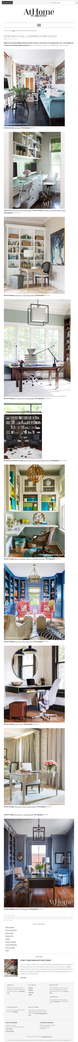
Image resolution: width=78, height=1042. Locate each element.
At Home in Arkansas (39, 12)
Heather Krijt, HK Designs (21, 909)
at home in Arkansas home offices (31, 917)
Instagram (30, 992)
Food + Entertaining (11, 945)
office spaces (60, 918)
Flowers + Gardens (10, 942)
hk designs (70, 917)
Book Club (11, 930)
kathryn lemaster (38, 918)
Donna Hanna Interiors (44, 917)
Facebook (30, 990)
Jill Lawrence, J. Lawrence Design (23, 815)
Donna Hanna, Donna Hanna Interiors (25, 807)
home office (6, 918)
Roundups (12, 915)
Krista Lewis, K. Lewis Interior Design (24, 295)
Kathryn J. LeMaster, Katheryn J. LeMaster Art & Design (29, 559)
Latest (7, 950)
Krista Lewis (45, 918)
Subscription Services (46, 1036)
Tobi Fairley (9, 920)
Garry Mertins (63, 917)
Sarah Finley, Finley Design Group (23, 641)
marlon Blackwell (53, 918)
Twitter (30, 994)
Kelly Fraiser (57, 1001)
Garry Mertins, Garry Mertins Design (24, 398)
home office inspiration (15, 918)
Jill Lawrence (30, 918)
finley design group (55, 917)
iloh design (24, 918)
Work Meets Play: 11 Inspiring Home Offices (30, 36)
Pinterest (30, 988)
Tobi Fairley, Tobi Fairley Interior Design (54, 210)
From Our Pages (10, 947)
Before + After (9, 933)
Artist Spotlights (9, 927)
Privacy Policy (9, 1029)
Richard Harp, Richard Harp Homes (22, 210)
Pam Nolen (17, 128)
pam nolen (66, 918)
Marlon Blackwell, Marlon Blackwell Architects (36, 460)
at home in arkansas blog (16, 917)
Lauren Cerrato (18, 724)
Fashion (7, 939)
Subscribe (23, 977)
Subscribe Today (7, 3)
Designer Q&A (9, 936)
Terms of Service (10, 1031)
